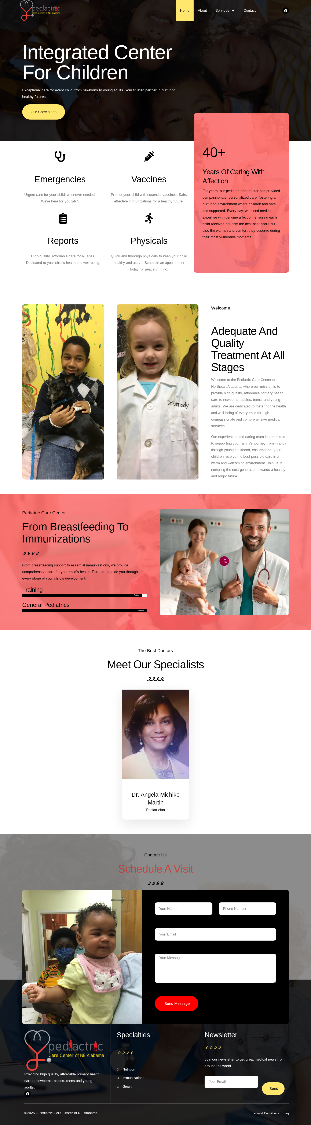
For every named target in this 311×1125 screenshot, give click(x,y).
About (202, 10)
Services (222, 10)
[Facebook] (285, 10)
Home (184, 10)
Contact (250, 10)
